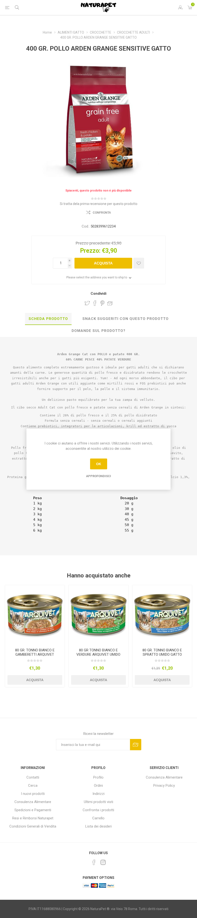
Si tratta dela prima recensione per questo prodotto (98, 204)
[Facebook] (94, 862)
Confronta (102, 212)
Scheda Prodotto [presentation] (48, 319)
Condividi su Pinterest (102, 303)
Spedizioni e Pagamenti (32, 810)
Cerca (32, 785)
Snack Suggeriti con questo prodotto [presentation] (125, 319)
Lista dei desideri (98, 826)
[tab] (48, 319)
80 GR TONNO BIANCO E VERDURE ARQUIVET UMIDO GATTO (98, 654)
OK (98, 464)
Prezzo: (90, 250)
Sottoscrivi (135, 744)
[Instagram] (103, 862)
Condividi (98, 293)
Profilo (98, 777)
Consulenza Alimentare (32, 802)
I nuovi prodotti (33, 794)
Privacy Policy (164, 785)
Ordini (98, 785)
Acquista (103, 263)
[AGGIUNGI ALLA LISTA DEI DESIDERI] (138, 263)
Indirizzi (98, 794)
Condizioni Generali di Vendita (32, 826)
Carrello (98, 818)
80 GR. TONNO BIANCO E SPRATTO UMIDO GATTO (162, 652)
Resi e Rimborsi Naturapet (32, 818)
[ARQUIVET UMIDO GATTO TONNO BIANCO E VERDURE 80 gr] (98, 615)
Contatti (32, 777)
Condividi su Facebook (95, 303)
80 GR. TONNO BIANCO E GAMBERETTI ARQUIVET (35, 652)
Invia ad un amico (110, 303)
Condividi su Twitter (87, 303)
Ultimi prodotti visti (98, 802)
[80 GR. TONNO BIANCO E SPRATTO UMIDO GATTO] (162, 615)
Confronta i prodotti (98, 810)
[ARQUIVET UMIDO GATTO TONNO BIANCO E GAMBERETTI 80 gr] (35, 615)
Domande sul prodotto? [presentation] (98, 331)
